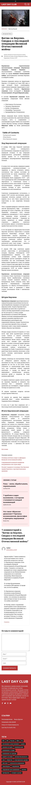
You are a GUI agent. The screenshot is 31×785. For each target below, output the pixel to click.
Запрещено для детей (9, 722)
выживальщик (19, 747)
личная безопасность (21, 756)
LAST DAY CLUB (9, 4)
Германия (6, 58)
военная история (9, 56)
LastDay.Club (6, 488)
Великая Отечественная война (17, 54)
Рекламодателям (7, 719)
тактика (24, 769)
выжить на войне (7, 756)
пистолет (5, 763)
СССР (15, 58)
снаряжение (15, 766)
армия (6, 54)
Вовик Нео (6, 521)
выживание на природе (9, 753)
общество (9, 760)
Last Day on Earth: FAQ (8, 727)
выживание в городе (8, 750)
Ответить (6, 622)
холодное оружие (16, 773)
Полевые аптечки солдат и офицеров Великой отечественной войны (14, 459)
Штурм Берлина (7, 137)
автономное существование (10, 744)
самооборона (6, 766)
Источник (5, 449)
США (17, 740)
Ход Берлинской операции (9, 135)
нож (3, 760)
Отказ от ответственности (10, 725)
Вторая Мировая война (20, 56)
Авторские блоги (7, 33)
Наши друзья (18, 719)
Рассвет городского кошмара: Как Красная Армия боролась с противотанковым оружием (15, 469)
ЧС (22, 740)
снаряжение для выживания (11, 769)
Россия (12, 58)
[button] (25, 4)
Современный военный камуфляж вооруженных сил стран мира (13, 463)
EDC (3, 740)
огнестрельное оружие (21, 760)
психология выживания (17, 763)
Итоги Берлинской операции (10, 139)
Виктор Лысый (13, 29)
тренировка (5, 773)
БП (7, 740)
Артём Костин (7, 504)
